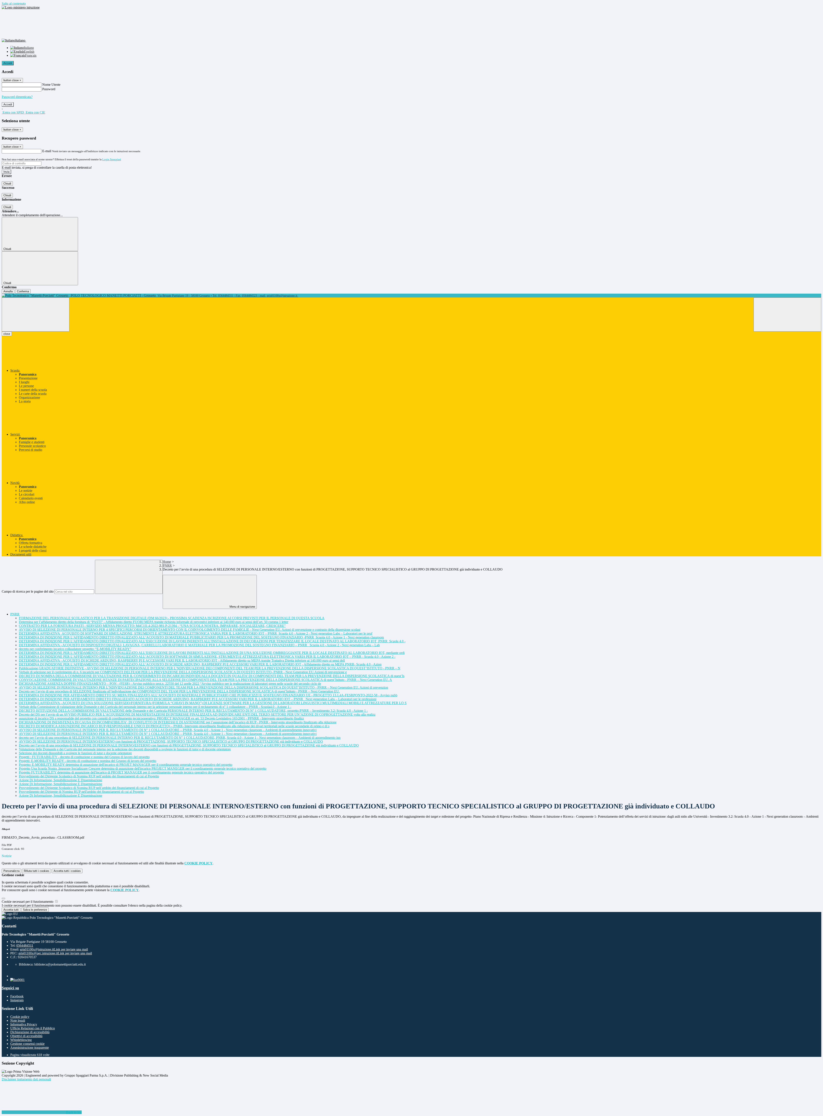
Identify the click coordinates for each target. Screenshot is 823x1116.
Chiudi (7, 183)
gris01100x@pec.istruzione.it (55, 953)
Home (167, 561)
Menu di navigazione (242, 606)
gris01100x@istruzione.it (54, 949)
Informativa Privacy (23, 1024)
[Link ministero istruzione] (21, 7)
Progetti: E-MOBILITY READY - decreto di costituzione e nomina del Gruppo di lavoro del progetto (87, 761)
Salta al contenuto (14, 3)
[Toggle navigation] (35, 314)
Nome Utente (51, 84)
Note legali (17, 1020)
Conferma (23, 291)
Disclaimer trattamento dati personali (26, 1079)
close (6, 333)
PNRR (167, 565)
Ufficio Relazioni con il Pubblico (32, 1028)
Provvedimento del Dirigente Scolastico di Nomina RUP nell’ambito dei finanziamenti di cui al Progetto (89, 776)
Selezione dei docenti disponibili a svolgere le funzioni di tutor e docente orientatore (75, 753)
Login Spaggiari (111, 159)
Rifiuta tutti (36, 871)
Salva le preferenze (35, 909)
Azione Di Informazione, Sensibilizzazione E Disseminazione (60, 780)
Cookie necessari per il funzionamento (28, 901)
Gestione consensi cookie (27, 1043)
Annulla (8, 291)
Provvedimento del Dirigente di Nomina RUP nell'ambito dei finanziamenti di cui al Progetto (81, 791)
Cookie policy (19, 1016)
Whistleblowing (21, 1040)
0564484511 (24, 945)
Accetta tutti (67, 871)
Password (48, 89)
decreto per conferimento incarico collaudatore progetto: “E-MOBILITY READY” (75, 649)
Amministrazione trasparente (29, 1047)
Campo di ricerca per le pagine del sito (28, 591)
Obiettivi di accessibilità (26, 1036)
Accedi (7, 63)
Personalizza (11, 871)
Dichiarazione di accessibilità (30, 1032)
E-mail (46, 151)
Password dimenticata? (17, 97)
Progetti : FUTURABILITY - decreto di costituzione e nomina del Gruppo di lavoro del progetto (84, 757)
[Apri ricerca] (787, 314)
